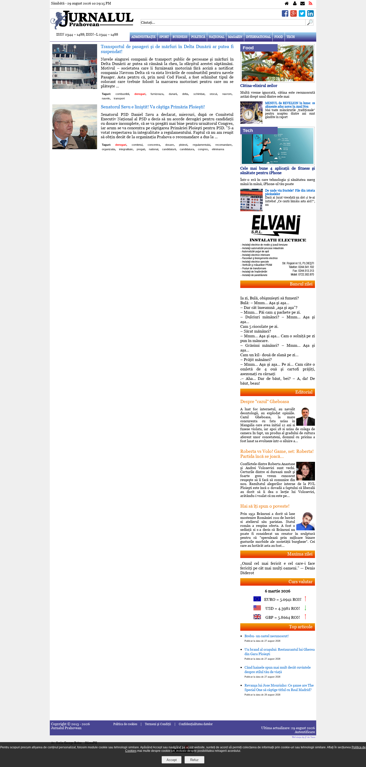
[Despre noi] (295, 3)
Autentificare (305, 732)
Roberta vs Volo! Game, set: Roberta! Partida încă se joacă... (277, 454)
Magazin (235, 37)
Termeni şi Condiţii (158, 724)
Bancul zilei (301, 283)
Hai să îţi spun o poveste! (265, 506)
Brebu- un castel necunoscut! (266, 638)
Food (278, 37)
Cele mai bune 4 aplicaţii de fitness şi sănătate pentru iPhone (277, 170)
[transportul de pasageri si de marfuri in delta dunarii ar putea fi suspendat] (74, 87)
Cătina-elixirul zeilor (258, 85)
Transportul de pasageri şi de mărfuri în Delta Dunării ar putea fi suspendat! (167, 49)
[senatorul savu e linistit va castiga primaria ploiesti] (74, 148)
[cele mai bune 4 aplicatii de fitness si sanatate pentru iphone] (278, 164)
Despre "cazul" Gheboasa (264, 401)
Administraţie (143, 37)
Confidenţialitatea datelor (196, 724)
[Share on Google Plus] (293, 15)
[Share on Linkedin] (310, 15)
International (258, 37)
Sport (164, 37)
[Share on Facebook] (285, 15)
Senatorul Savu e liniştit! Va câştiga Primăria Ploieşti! (153, 106)
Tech (291, 37)
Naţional (216, 37)
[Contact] (302, 3)
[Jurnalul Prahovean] (287, 3)
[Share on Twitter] (302, 15)
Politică (198, 37)
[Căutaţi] (309, 24)
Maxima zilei (299, 554)
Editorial (303, 392)
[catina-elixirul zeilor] (278, 81)
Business (180, 37)
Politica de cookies (125, 724)
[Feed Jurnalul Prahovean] (310, 3)
